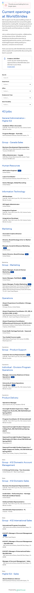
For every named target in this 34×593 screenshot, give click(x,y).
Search (4, 75)
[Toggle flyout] (30, 84)
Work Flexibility (6, 101)
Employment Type (7, 95)
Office (3, 88)
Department (5, 81)
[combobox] (3, 84)
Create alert (11, 67)
